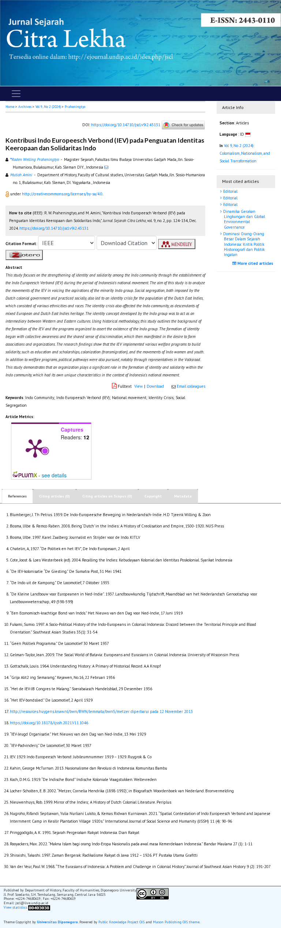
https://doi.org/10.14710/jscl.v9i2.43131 (125, 124)
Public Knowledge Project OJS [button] (121, 922)
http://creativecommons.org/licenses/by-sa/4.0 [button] (62, 193)
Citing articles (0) (54, 496)
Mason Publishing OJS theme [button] (176, 922)
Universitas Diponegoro (57, 922)
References (17, 496)
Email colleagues (191, 386)
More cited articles (254, 263)
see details (54, 475)
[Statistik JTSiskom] (39, 907)
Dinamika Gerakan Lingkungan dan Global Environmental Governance (243, 219)
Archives (24, 106)
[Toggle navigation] (16, 93)
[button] (7, 193)
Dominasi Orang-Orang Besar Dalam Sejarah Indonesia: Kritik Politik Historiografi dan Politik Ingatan (243, 244)
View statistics (15, 907)
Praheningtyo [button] (75, 106)
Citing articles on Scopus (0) (107, 496)
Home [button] (9, 106)
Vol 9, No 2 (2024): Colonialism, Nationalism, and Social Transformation (245, 153)
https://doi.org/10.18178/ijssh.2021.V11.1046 (49, 722)
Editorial (229, 191)
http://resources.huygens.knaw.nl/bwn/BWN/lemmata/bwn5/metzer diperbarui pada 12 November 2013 (101, 711)
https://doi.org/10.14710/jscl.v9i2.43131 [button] (54, 228)
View (138, 386)
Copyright (153, 496)
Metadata (183, 496)
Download (155, 386)
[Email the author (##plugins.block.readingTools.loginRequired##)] (106, 167)
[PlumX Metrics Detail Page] (35, 448)
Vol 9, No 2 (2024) (48, 106)
